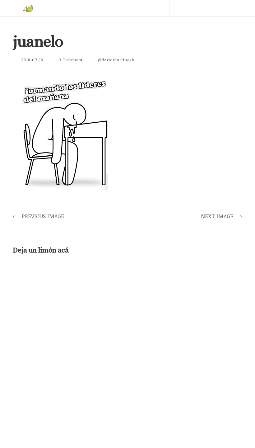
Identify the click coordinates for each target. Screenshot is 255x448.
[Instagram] (230, 24)
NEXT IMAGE (221, 216)
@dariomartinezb (116, 60)
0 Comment (70, 60)
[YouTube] (213, 24)
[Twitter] (177, 24)
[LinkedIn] (195, 24)
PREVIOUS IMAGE (38, 216)
